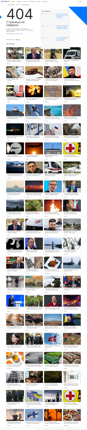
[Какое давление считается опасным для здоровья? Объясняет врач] (72, 247)
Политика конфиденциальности (58, 429)
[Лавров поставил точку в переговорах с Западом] (34, 247)
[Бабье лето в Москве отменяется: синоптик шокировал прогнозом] (15, 285)
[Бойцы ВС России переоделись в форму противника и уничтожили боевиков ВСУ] (15, 247)
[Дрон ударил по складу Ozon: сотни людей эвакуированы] (34, 132)
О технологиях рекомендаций (47, 429)
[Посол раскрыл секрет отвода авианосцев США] (72, 266)
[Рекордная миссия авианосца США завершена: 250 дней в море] (15, 418)
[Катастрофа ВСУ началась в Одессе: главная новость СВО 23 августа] (53, 208)
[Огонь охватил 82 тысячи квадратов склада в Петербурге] (72, 304)
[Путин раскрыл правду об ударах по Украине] (72, 285)
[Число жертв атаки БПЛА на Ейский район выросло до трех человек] (34, 227)
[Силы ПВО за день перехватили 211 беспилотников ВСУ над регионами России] (53, 285)
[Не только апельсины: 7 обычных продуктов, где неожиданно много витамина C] (15, 361)
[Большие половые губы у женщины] (15, 75)
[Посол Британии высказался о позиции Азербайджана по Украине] (53, 399)
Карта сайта (84, 429)
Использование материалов (69, 429)
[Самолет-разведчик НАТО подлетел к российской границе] (15, 151)
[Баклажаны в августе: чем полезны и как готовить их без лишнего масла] (53, 266)
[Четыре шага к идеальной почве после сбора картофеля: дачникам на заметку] (34, 323)
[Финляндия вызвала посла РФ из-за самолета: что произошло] (34, 418)
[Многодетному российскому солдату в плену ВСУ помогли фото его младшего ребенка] (15, 56)
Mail (2, 429)
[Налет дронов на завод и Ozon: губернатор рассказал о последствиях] (15, 94)
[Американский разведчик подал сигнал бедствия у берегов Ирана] (34, 361)
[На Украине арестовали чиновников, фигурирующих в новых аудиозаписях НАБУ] (15, 380)
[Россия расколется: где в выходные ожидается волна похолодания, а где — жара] (53, 56)
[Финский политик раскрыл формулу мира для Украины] (72, 323)
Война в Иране (11, 4)
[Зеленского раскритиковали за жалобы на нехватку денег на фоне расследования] (53, 227)
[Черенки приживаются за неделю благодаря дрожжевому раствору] (34, 304)
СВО (18, 4)
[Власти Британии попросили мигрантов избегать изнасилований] (34, 285)
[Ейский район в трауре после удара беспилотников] (53, 170)
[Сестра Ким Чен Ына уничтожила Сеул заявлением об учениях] (15, 342)
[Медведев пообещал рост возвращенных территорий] (72, 208)
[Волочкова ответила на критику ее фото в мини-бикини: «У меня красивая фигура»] (53, 304)
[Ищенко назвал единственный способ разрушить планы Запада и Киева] (34, 399)
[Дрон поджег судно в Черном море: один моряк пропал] (15, 189)
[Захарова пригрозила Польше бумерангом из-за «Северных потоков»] (53, 132)
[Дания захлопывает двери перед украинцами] (53, 342)
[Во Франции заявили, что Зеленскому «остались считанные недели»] (72, 75)
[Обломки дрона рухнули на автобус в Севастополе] (72, 227)
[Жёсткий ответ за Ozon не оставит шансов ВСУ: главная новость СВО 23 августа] (72, 113)
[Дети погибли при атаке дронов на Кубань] (72, 56)
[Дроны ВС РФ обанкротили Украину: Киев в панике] (34, 380)
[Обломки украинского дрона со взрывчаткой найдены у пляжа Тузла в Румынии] (53, 247)
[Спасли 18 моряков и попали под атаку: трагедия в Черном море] (15, 170)
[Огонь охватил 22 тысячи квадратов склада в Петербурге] (53, 418)
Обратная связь (78, 429)
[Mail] (2, 1)
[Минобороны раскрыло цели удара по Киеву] (53, 151)
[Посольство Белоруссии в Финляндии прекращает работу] (34, 113)
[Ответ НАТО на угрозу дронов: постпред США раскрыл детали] (72, 189)
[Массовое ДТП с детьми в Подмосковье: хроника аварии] (72, 399)
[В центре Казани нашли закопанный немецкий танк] (34, 266)
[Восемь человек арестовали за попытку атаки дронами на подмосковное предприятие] (53, 75)
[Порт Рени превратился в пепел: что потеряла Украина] (34, 94)
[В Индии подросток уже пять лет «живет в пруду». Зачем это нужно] (72, 170)
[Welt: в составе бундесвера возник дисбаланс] (15, 399)
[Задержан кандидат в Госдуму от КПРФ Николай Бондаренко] (34, 75)
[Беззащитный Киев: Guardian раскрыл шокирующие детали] (15, 208)
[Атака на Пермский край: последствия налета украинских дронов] (72, 151)
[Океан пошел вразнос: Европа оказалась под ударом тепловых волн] (53, 113)
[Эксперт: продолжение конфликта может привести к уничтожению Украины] (72, 132)
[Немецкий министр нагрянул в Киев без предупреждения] (53, 189)
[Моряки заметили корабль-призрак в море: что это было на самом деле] (53, 323)
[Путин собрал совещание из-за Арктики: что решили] (15, 266)
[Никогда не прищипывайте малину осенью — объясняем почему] (34, 208)
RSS (35, 429)
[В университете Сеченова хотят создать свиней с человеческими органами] (72, 361)
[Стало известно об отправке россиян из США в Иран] (34, 151)
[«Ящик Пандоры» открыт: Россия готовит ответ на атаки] (15, 113)
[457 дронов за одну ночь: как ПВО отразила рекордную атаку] (72, 94)
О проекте (39, 429)
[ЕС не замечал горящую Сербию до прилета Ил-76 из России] (34, 170)
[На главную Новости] (6, 1)
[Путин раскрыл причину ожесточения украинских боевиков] (15, 304)
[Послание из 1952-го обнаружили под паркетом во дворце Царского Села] (53, 94)
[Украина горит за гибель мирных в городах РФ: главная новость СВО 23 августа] (34, 189)
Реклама (10, 429)
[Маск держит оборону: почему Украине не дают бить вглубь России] (34, 56)
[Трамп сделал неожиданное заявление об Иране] (15, 227)
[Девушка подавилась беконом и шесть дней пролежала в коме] (72, 380)
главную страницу (19, 33)
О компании (6, 429)
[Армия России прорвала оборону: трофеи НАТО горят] (15, 132)
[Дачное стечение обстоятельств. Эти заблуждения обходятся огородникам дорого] (72, 342)
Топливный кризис (26, 4)
